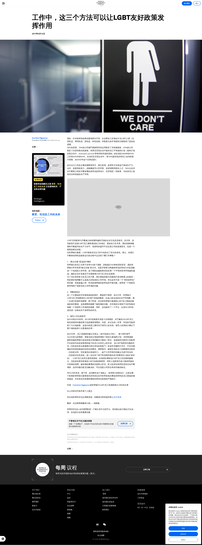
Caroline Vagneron (40, 138)
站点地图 (101, 535)
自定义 (183, 540)
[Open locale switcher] (3, 539)
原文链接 (117, 397)
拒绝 (183, 528)
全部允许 (183, 534)
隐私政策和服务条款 (101, 531)
